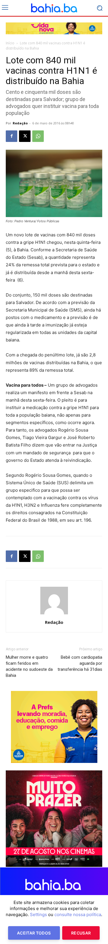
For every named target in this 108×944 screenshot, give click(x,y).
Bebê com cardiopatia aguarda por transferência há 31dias (80, 663)
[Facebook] (11, 136)
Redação (20, 123)
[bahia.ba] (54, 8)
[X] (25, 136)
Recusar (81, 932)
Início (10, 43)
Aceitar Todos (34, 932)
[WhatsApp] (38, 136)
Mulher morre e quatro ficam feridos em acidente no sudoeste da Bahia (29, 666)
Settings (38, 914)
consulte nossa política (77, 914)
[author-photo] (54, 614)
